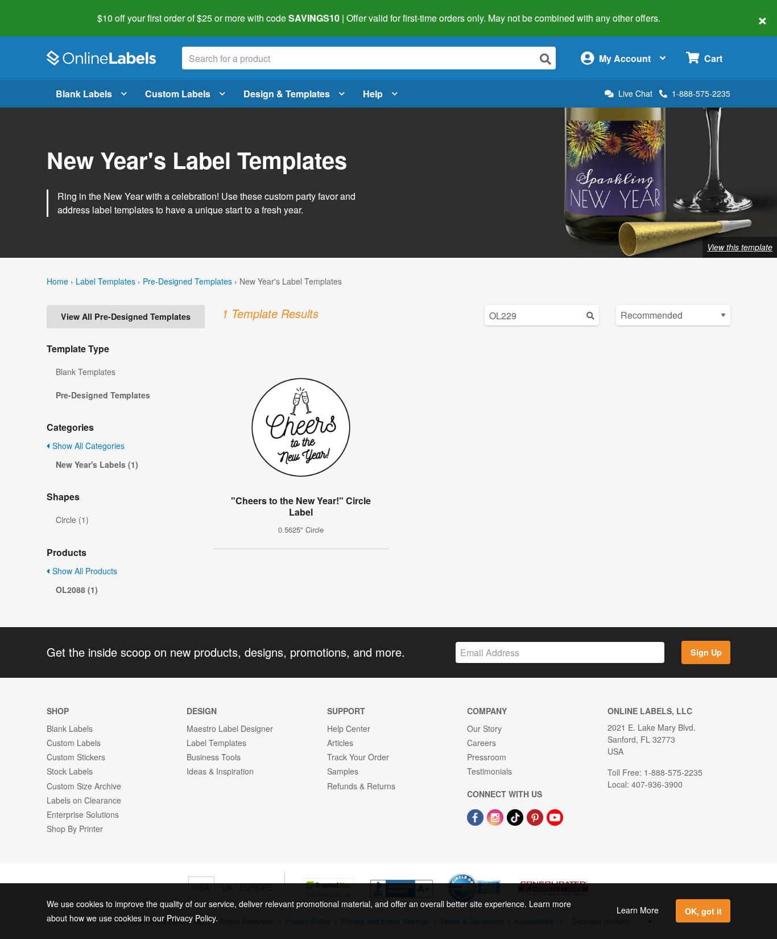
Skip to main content (41, 10)
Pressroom (486, 757)
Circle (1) (72, 519)
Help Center (348, 728)
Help (373, 93)
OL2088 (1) (77, 589)
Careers (481, 742)
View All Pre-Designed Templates (126, 316)
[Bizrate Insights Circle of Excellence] (496, 874)
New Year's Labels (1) (97, 464)
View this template (739, 247)
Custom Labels (177, 93)
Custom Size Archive (84, 786)
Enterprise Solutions (83, 814)
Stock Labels (70, 771)
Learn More (638, 910)
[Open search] (545, 58)
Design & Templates (286, 93)
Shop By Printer (75, 828)
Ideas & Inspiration (220, 771)
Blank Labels (84, 93)
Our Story (484, 728)
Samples (342, 771)
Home (57, 281)
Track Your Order (358, 757)
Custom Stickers (76, 757)
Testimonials (489, 771)
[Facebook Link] (476, 816)
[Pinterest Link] (536, 816)
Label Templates (105, 281)
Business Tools (214, 757)
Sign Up (706, 652)
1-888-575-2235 (701, 93)
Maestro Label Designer (230, 728)
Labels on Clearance (84, 800)
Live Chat (635, 93)
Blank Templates (85, 371)
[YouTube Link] (555, 816)
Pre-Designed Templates (187, 281)
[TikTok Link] (516, 816)
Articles (340, 742)
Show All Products (83, 570)
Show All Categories (87, 445)
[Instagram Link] (496, 816)
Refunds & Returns (361, 786)
